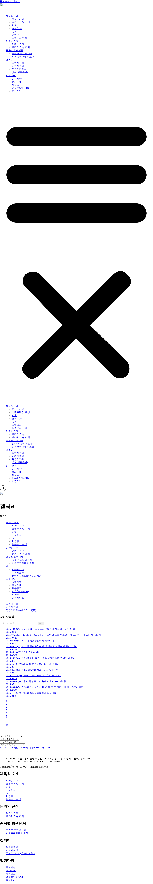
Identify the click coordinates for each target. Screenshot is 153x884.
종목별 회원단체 (14, 50)
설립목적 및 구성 (21, 22)
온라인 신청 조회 (21, 47)
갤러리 (9, 60)
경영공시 (17, 34)
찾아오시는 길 (19, 38)
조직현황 (17, 28)
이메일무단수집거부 (39, 747)
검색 (41, 623)
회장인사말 (18, 19)
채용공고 (17, 85)
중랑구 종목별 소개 (22, 53)
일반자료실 (18, 63)
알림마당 (11, 75)
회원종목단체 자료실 (23, 56)
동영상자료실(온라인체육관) (27, 576)
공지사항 (17, 78)
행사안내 (17, 81)
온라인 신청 (12, 41)
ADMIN (4, 747)
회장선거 (17, 91)
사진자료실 (18, 66)
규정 (14, 31)
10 (7, 725)
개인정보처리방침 (18, 747)
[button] (76, 248)
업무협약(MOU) (20, 88)
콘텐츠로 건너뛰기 (10, 1)
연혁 (14, 25)
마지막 (9, 730)
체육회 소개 (12, 16)
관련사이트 (18, 597)
